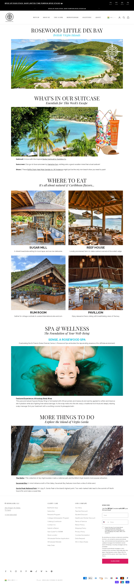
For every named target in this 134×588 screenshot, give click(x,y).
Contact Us (51, 525)
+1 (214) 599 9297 (11, 514)
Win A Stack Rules (81, 542)
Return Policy (80, 525)
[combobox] (105, 522)
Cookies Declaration (82, 535)
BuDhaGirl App (52, 508)
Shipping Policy (80, 528)
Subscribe (51, 511)
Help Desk (51, 545)
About (98, 17)
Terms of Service (81, 521)
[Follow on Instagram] (16, 571)
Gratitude (86, 17)
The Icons (58, 17)
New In (36, 17)
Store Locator (52, 535)
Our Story (78, 508)
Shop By (46, 17)
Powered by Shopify (56, 580)
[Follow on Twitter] (11, 571)
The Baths (20, 478)
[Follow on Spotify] (52, 571)
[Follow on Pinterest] (26, 571)
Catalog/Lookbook (54, 521)
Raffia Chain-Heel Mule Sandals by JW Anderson (45, 170)
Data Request (80, 538)
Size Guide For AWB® (55, 532)
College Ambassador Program (58, 518)
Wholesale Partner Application (58, 538)
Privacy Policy (80, 532)
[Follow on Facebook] (6, 571)
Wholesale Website (54, 542)
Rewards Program (53, 514)
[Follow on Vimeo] (41, 571)
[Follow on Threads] (21, 571)
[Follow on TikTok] (36, 571)
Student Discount (81, 514)
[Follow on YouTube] (31, 571)
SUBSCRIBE (115, 561)
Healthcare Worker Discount (85, 518)
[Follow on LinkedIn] (46, 571)
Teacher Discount (81, 511)
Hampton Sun (53, 164)
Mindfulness (72, 17)
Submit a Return (53, 528)
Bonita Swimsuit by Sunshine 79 (54, 159)
